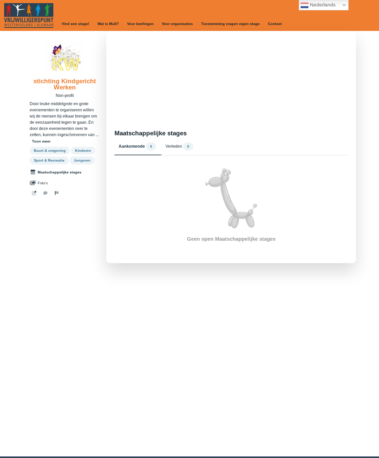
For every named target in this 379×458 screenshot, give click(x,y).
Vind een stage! (75, 24)
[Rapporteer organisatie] (56, 193)
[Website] (34, 193)
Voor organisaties (177, 24)
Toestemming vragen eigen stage (230, 24)
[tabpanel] (231, 205)
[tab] (137, 147)
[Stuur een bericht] (45, 193)
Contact (275, 24)
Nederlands (322, 4)
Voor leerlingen (140, 24)
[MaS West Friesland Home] (28, 15)
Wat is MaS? (108, 24)
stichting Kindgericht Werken (65, 84)
